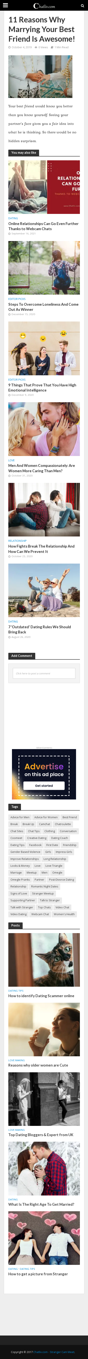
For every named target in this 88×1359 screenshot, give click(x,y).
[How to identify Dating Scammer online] (44, 960)
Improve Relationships (24, 859)
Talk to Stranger (50, 900)
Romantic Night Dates (44, 886)
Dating (13, 218)
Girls (48, 852)
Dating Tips (17, 845)
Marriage (16, 872)
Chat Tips (34, 831)
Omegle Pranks (20, 879)
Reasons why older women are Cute (38, 1065)
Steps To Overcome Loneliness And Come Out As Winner (43, 307)
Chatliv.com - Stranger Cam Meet (53, 1352)
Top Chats (44, 907)
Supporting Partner (22, 900)
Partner (39, 879)
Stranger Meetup (43, 893)
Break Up (28, 824)
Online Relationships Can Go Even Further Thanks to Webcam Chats (43, 226)
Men (44, 872)
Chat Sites (16, 831)
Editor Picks (17, 299)
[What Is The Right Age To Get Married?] (44, 1168)
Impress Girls (64, 852)
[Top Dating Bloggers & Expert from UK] (44, 1099)
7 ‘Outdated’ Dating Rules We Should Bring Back (39, 629)
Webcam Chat (40, 914)
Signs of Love (18, 893)
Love (11, 460)
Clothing (49, 831)
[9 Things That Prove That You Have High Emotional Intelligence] (44, 348)
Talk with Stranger (21, 907)
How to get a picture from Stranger (38, 1274)
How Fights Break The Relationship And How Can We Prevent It (41, 549)
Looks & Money (20, 866)
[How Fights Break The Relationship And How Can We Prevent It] (44, 509)
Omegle (57, 872)
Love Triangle (53, 866)
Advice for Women (46, 817)
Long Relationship (55, 859)
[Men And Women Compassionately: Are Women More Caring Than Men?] (44, 429)
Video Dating (18, 914)
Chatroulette (63, 824)
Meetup (32, 872)
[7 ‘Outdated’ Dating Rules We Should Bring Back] (44, 590)
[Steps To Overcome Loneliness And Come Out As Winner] (44, 267)
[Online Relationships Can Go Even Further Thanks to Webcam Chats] (44, 186)
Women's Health (64, 914)
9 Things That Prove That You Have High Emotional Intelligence (42, 387)
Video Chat (62, 907)
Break (14, 824)
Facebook (35, 845)
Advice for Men (19, 817)
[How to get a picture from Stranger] (44, 1238)
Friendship (69, 845)
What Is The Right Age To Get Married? (41, 1204)
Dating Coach (59, 838)
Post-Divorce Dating (61, 879)
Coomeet (16, 838)
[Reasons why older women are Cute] (44, 1029)
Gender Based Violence (25, 852)
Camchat (44, 824)
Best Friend (70, 817)
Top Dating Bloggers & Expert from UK (40, 1134)
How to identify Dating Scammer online (41, 996)
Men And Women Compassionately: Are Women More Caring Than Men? (41, 468)
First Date (52, 845)
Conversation (68, 831)
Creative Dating (36, 838)
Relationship (17, 541)
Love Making (16, 1060)
